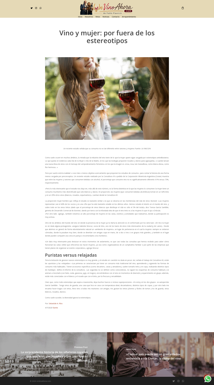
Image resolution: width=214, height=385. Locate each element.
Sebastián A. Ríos (56, 303)
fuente (55, 307)
